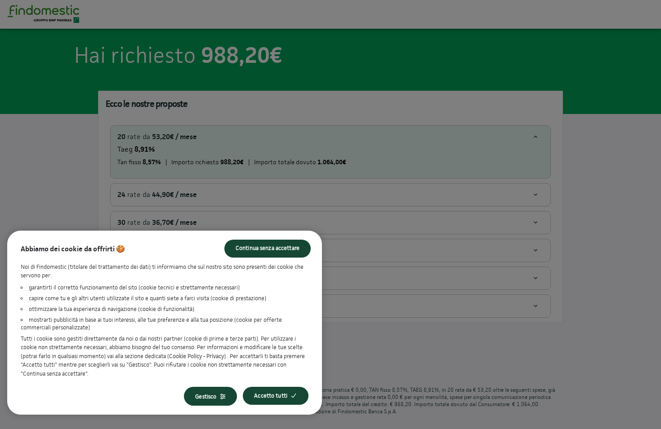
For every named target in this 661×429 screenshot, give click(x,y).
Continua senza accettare (267, 248)
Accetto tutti (270, 395)
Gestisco (205, 396)
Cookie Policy (185, 356)
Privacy (215, 356)
